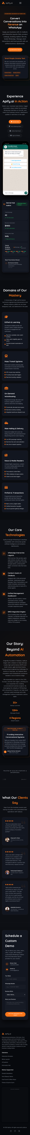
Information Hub (6, 1065)
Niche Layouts (6, 1059)
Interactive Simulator (7, 1056)
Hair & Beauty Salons (7, 1076)
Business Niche (9, 991)
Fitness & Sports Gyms (8, 1082)
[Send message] (25, 193)
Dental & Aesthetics (7, 1073)
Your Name (8, 976)
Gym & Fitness (16, 135)
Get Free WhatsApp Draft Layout (15, 1014)
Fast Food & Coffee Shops (9, 1079)
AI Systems (5, 1062)
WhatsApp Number (10, 983)
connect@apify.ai (14, 970)
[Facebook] (15, 1131)
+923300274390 (14, 965)
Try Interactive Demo (15, 49)
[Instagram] (10, 1131)
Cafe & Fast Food (16, 131)
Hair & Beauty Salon (16, 126)
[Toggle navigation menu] (20, 3)
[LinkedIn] (19, 1131)
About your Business (10, 999)
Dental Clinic (16, 121)
